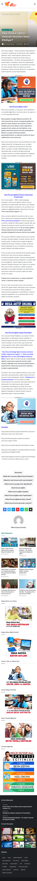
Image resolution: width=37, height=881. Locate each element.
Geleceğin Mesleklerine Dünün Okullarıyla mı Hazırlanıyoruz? (8, 591)
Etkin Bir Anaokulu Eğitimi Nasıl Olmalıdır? (18, 476)
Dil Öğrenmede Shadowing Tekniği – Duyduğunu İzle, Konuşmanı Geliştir (27, 591)
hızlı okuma (16, 860)
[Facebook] (5, 509)
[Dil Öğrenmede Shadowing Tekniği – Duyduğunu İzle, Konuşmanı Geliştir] (27, 583)
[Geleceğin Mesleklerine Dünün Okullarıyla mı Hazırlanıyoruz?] (9, 583)
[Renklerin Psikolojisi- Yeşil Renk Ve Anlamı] (18, 838)
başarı (3, 857)
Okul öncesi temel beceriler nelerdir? (19, 503)
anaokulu (19, 472)
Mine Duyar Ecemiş (9, 44)
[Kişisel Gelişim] (10, 4)
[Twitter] (9, 509)
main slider (5, 863)
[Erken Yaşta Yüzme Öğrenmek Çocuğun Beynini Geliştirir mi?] (9, 542)
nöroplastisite (12, 866)
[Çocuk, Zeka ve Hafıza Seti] (18, 676)
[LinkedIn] (13, 509)
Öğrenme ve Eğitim (14, 14)
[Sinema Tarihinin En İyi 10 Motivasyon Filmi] (30, 845)
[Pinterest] (17, 509)
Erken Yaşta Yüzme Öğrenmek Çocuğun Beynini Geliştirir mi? (7, 550)
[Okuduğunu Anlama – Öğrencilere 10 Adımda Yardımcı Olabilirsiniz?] (30, 838)
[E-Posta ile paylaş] (30, 509)
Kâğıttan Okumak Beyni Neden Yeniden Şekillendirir (26, 571)
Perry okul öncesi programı (10, 221)
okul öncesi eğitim (18, 488)
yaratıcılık (15, 869)
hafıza (26, 857)
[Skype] (22, 509)
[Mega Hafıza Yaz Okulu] (18, 617)
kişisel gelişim (24, 860)
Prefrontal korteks (23, 866)
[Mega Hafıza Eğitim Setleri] (18, 647)
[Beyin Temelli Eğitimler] (18, 732)
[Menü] (2, 5)
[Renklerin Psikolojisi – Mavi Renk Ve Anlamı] (6, 845)
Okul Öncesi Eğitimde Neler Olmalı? (18, 499)
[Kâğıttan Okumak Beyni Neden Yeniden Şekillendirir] (27, 563)
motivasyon (27, 863)
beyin (9, 857)
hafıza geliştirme (6, 860)
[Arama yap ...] (35, 5)
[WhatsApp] (26, 509)
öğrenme (23, 869)
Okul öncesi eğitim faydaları (18, 492)
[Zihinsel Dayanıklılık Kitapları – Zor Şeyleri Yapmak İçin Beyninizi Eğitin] (27, 542)
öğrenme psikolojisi (7, 872)
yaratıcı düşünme (6, 869)
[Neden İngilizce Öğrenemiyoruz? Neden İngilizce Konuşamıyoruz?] (18, 845)
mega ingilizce (14, 863)
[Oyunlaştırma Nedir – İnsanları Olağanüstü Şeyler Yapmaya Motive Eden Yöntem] (6, 838)
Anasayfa (5, 14)
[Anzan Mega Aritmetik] (18, 704)
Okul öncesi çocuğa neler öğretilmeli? (18, 484)
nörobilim (4, 866)
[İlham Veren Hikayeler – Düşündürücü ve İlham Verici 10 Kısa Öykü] (30, 831)
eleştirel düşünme (17, 857)
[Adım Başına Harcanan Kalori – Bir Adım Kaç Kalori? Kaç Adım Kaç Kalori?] (18, 831)
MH (21, 863)
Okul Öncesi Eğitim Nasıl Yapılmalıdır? (19, 495)
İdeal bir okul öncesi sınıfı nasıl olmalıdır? (19, 480)
